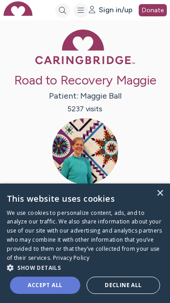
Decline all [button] (123, 285)
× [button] (159, 193)
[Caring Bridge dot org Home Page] (85, 62)
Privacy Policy (71, 258)
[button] (85, 267)
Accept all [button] (45, 285)
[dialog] (85, 243)
